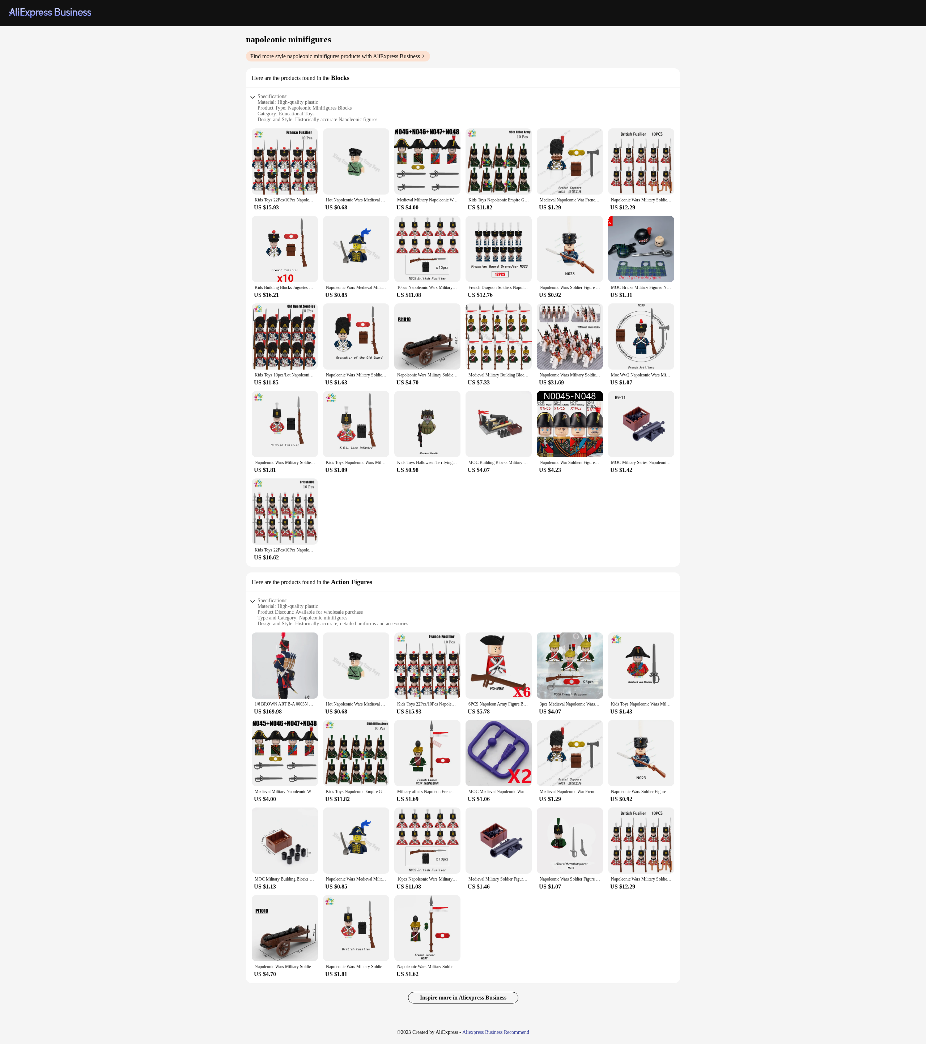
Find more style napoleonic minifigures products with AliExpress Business (335, 56)
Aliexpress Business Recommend (495, 1032)
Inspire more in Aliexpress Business (463, 997)
